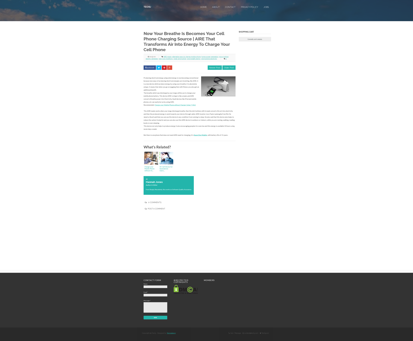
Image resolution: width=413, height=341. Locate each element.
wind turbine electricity (209, 59)
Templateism (171, 333)
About (216, 7)
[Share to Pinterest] (164, 67)
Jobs (266, 7)
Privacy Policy (249, 7)
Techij (147, 7)
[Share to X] (158, 67)
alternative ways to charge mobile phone (186, 57)
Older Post (229, 68)
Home (203, 7)
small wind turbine (179, 59)
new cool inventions (166, 59)
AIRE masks (168, 57)
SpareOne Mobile (200, 135)
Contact (230, 7)
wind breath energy (193, 59)
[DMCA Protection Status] (186, 293)
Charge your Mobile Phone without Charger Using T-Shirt (175, 105)
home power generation (209, 57)
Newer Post (214, 68)
